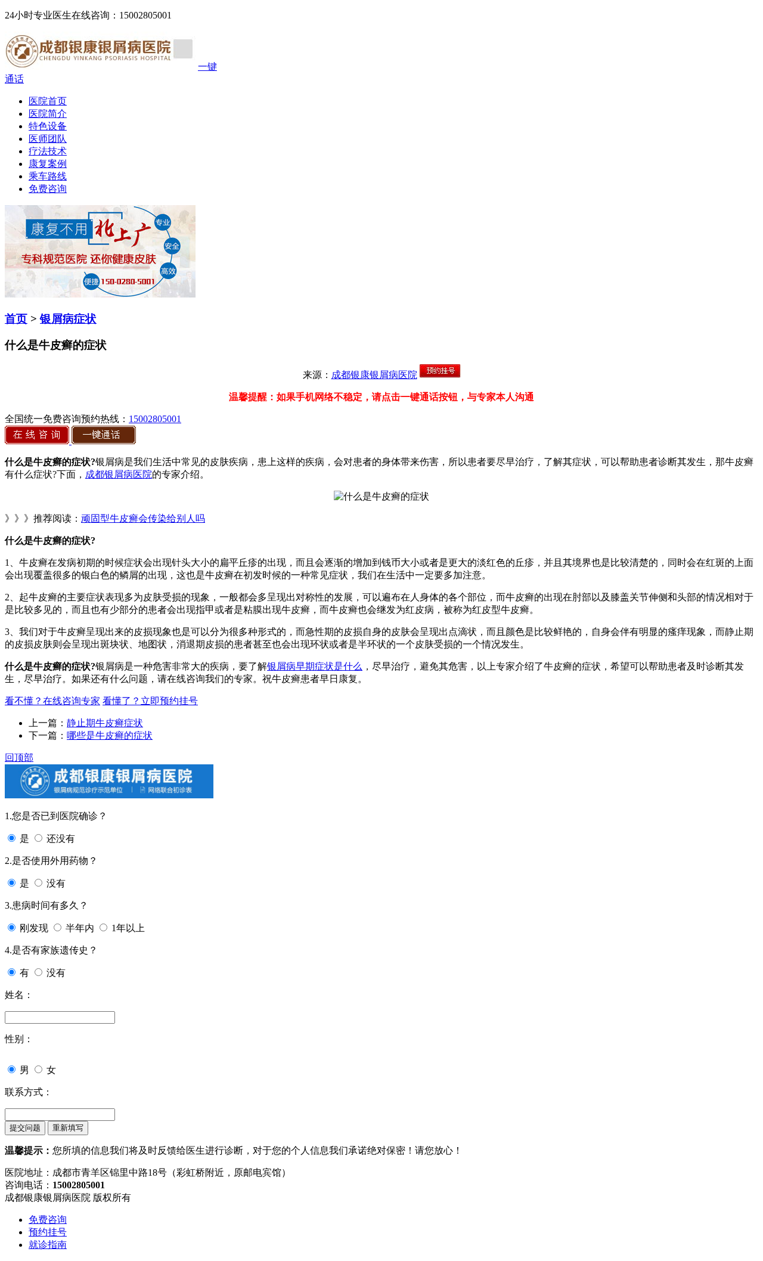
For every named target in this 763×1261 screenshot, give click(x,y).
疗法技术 (48, 151)
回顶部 (19, 757)
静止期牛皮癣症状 (105, 723)
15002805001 (155, 419)
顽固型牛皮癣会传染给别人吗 (143, 518)
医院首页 (48, 101)
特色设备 (48, 126)
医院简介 (48, 114)
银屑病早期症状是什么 (314, 666)
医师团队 (48, 139)
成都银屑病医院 (118, 474)
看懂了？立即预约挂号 (150, 701)
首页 (16, 318)
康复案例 (48, 164)
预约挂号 (48, 1232)
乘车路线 (48, 176)
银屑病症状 (68, 318)
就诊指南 (48, 1245)
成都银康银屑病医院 (374, 375)
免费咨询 (48, 189)
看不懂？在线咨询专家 (52, 701)
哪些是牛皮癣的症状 (110, 735)
